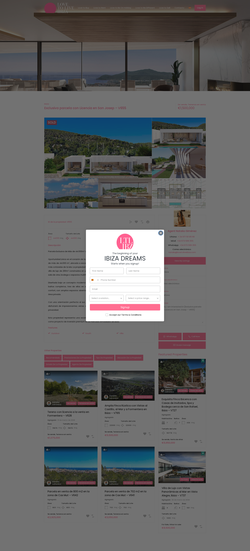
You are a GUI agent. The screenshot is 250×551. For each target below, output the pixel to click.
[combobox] (94, 280)
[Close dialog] (160, 233)
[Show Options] (121, 298)
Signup (125, 307)
